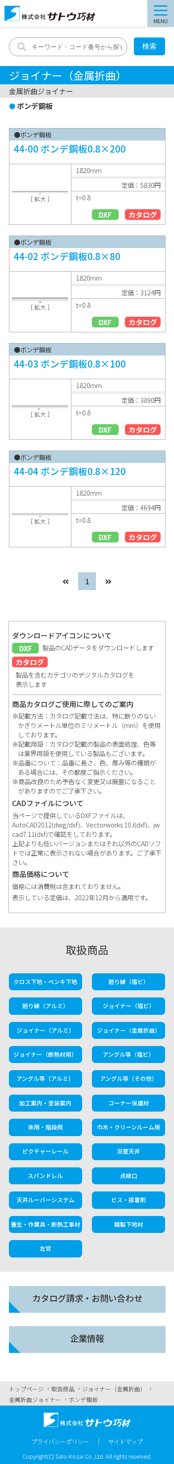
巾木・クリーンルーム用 (128, 1127)
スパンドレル (45, 1175)
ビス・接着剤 (128, 1199)
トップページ (26, 1389)
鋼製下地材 (128, 1224)
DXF (105, 214)
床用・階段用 (45, 1127)
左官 (45, 1248)
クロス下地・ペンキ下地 (45, 981)
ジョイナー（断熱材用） (45, 1054)
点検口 (128, 1175)
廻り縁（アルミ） (45, 1005)
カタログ (142, 214)
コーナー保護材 (128, 1103)
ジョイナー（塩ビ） (129, 1005)
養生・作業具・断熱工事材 (45, 1224)
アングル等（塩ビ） (128, 1054)
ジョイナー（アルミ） (46, 1030)
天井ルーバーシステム (46, 1199)
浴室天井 (128, 1151)
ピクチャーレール (45, 1151)
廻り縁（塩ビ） (128, 981)
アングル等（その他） (128, 1078)
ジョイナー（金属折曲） (129, 1030)
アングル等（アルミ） (45, 1078)
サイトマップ (125, 1441)
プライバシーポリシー (60, 1441)
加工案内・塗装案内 (45, 1103)
